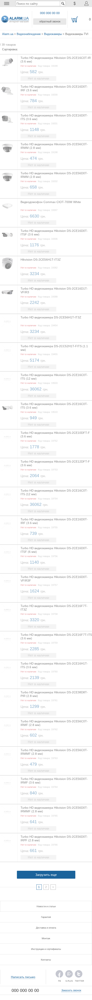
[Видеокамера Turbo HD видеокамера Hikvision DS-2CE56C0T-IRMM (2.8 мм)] (7, 148)
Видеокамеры (53, 34)
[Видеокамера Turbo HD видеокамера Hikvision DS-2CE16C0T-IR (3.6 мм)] (7, 61)
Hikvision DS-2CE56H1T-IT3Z (41, 259)
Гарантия (46, 917)
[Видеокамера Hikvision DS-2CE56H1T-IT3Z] (7, 263)
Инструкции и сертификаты (46, 949)
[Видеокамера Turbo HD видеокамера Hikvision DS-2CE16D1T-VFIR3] (7, 292)
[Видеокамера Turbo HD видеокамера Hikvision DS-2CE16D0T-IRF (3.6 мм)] (7, 90)
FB (59, 975)
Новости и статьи (46, 906)
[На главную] (15, 19)
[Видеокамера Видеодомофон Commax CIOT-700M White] (7, 206)
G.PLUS (69, 975)
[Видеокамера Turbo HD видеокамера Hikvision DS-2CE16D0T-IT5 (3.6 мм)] (7, 119)
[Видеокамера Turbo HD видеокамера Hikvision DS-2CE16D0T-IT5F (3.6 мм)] (7, 234)
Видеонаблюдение (29, 34)
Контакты (46, 959)
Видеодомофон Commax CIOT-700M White (51, 202)
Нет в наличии (38, 78)
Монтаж (46, 938)
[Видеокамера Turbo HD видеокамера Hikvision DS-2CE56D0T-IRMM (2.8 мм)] (7, 177)
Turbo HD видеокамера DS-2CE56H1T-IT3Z (51, 317)
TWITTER (78, 975)
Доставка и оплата (46, 927)
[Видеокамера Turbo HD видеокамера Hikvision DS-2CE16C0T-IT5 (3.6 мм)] (7, 408)
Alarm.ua (7, 34)
